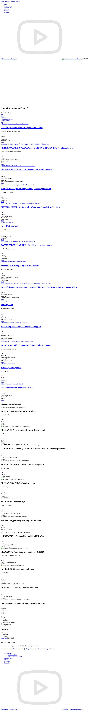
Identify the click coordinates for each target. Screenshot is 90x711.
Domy (4, 619)
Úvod (5, 4)
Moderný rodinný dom (11, 367)
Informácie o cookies (6, 649)
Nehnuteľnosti (8, 7)
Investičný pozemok (10, 226)
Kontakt (6, 12)
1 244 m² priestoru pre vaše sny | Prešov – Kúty (22, 127)
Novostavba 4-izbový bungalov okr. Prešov (20, 265)
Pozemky (5, 620)
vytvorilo (51, 649)
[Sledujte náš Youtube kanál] (39, 59)
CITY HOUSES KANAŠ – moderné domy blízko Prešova (26, 170)
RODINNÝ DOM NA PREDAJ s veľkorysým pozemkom (26, 245)
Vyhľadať (10, 638)
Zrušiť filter (4, 638)
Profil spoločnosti (12, 655)
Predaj (4, 633)
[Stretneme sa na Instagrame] (9, 59)
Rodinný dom (7, 304)
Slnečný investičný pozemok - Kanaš (17, 388)
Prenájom (5, 634)
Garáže (5, 626)
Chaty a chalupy (7, 624)
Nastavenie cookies (18, 649)
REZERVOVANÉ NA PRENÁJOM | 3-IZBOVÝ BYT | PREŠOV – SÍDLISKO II (37, 148)
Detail (2, 142)
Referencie (7, 10)
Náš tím (6, 9)
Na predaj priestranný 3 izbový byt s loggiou (21, 326)
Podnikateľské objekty (9, 622)
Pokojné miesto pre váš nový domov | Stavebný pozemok (26, 188)
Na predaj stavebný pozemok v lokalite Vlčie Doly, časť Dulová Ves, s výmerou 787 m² (39, 287)
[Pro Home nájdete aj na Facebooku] (72, 59)
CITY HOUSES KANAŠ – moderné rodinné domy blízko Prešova (30, 207)
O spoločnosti (8, 6)
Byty (4, 617)
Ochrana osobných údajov (15, 656)
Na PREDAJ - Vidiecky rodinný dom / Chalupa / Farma (26, 345)
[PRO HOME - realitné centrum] (10, 1)
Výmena (4, 636)
